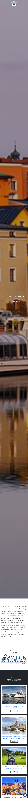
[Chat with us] (25, 795)
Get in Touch (14, 301)
